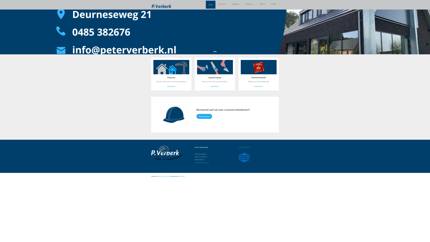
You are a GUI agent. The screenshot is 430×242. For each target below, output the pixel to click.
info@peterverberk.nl (202, 162)
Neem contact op (204, 116)
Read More (171, 86)
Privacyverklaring (244, 147)
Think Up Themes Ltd (163, 176)
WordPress (181, 176)
